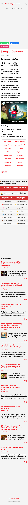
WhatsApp (5, 43)
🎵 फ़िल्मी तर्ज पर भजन (21, 217)
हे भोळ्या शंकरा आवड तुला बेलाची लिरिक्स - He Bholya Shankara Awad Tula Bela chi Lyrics (11, 263)
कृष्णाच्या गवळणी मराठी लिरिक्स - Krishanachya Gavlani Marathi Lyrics (10, 387)
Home (8, 8)
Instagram (5, 46)
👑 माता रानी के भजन (21, 211)
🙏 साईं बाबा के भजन (21, 214)
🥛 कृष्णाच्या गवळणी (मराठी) (7, 211)
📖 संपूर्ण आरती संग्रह (7, 223)
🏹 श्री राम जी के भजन (21, 201)
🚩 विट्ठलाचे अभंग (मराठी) (7, 204)
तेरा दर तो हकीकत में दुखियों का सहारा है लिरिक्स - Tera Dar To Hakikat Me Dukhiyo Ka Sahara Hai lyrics (10, 366)
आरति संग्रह (8, 165)
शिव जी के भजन (7, 148)
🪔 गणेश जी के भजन (7, 201)
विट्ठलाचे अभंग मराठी (20, 141)
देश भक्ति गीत (20, 155)
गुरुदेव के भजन (20, 148)
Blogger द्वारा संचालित (14, 498)
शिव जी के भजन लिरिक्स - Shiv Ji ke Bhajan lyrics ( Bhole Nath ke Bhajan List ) (12, 285)
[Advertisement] (14, 26)
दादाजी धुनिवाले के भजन (20, 152)
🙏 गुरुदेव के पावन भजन (7, 214)
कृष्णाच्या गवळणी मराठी (20, 145)
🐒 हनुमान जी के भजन (21, 208)
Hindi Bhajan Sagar (12, 4)
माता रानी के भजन (8, 152)
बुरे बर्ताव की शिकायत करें (14, 501)
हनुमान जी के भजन (8, 162)
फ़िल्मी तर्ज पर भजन (20, 158)
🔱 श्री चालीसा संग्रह (21, 223)
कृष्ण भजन (4, 172)
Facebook (14, 43)
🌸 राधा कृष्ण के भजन (7, 208)
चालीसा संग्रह (20, 165)
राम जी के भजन (8, 158)
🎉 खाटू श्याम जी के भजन (7, 220)
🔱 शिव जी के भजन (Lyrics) (21, 204)
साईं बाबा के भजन (8, 155)
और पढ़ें (25, 278)
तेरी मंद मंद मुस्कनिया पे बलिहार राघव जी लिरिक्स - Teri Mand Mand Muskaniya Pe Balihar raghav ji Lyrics (12, 427)
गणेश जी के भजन (7, 141)
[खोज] (26, 4)
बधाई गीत (20, 162)
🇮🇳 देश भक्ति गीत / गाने (21, 220)
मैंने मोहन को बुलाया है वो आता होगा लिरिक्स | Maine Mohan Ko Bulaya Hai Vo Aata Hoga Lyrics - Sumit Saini (11, 325)
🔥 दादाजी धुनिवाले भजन (7, 217)
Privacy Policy (17, 8)
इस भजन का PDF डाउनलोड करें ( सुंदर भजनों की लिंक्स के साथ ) (15, 188)
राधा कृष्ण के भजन (8, 145)
